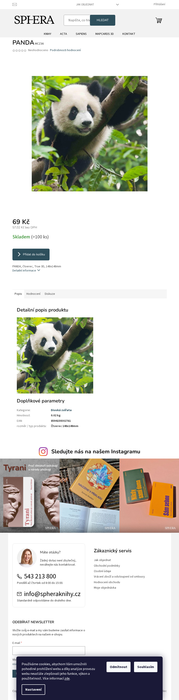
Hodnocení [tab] (33, 294)
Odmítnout (118, 667)
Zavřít (35, 283)
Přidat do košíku (34, 254)
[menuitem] (48, 33)
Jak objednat (85, 5)
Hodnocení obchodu (107, 582)
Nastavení (33, 689)
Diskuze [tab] (50, 294)
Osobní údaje (102, 571)
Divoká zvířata (61, 410)
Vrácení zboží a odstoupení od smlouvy (119, 577)
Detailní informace (24, 270)
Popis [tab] (18, 294)
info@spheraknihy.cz (52, 594)
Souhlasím (145, 667)
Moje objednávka (105, 588)
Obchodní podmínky (107, 566)
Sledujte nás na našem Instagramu (95, 451)
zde (67, 678)
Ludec (163, 691)
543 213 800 (40, 576)
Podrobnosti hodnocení (65, 50)
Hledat (102, 20)
